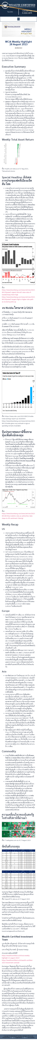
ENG (11, 12)
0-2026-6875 (27, 13)
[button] (18, 19)
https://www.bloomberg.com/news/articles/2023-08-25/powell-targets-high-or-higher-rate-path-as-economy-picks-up (18, 299)
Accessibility (31, 1037)
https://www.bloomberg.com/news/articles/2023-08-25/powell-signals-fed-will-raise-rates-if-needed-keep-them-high (18, 292)
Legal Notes (18, 1037)
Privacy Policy (6, 1037)
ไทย (8, 12)
